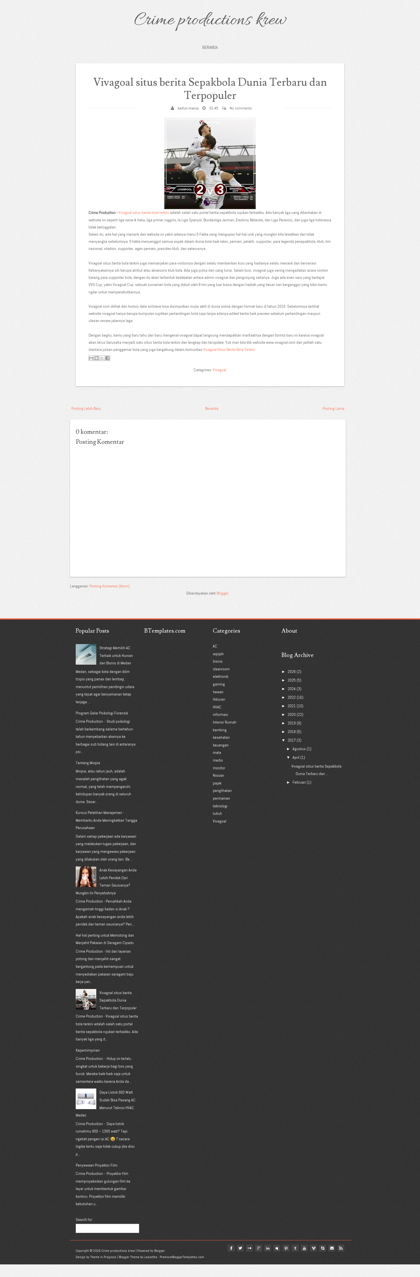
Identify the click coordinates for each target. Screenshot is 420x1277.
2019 (292, 723)
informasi (220, 714)
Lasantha (150, 1257)
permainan (221, 798)
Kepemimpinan (88, 1050)
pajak (217, 783)
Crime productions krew (210, 20)
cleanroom (221, 669)
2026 (292, 671)
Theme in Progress (103, 1257)
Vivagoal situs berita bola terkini (144, 212)
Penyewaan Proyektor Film (96, 1165)
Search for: (84, 1219)
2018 (292, 731)
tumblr (295, 1248)
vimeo (313, 1248)
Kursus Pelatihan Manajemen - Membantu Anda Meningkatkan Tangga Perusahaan (106, 820)
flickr (249, 1248)
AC (215, 646)
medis (218, 760)
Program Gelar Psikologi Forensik (102, 713)
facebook (231, 1248)
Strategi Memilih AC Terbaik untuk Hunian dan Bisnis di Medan (116, 655)
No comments (241, 108)
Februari (299, 782)
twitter (240, 1248)
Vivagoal (219, 369)
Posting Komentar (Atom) (109, 586)
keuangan (221, 745)
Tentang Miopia (88, 762)
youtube (304, 1248)
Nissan (218, 775)
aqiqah (218, 653)
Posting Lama (333, 408)
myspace (276, 1248)
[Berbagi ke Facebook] (107, 358)
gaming (219, 684)
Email (331, 1248)
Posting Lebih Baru (86, 408)
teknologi (220, 806)
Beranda (210, 47)
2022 (292, 697)
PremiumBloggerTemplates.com (182, 1257)
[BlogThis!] (96, 358)
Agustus (299, 748)
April (296, 757)
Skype (322, 1248)
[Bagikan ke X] (102, 358)
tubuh (217, 813)
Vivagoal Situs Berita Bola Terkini (229, 349)
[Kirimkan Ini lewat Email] (91, 358)
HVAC (217, 707)
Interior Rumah (224, 722)
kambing (220, 729)
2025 (292, 680)
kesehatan (221, 737)
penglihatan (222, 790)
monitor (219, 767)
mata (217, 752)
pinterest (286, 1248)
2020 (292, 714)
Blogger (223, 593)
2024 (292, 688)
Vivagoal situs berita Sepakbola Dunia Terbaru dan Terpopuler (210, 89)
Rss (340, 1248)
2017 (292, 740)
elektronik (220, 676)
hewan (218, 691)
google (258, 1248)
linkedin (267, 1248)
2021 (292, 705)
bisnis (218, 661)
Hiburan (219, 699)
